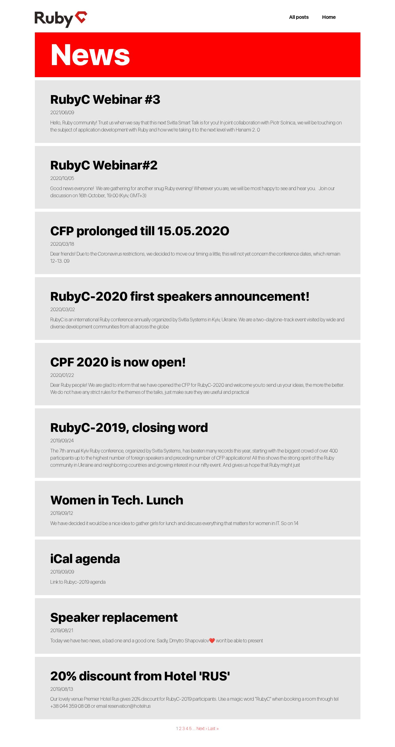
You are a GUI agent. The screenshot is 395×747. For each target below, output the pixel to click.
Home (329, 17)
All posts (299, 17)
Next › (202, 728)
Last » (213, 728)
